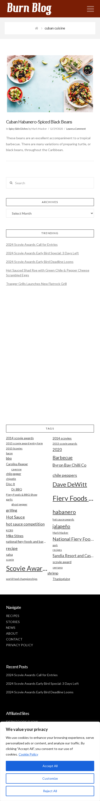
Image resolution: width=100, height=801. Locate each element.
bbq (9, 458)
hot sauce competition (25, 524)
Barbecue (63, 457)
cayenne (16, 469)
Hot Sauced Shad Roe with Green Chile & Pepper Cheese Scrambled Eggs (47, 272)
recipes (57, 549)
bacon (9, 453)
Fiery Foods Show (73, 498)
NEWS (10, 628)
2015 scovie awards (65, 443)
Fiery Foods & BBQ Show (21, 494)
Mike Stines (14, 536)
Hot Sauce (15, 517)
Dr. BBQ (16, 489)
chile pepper (13, 474)
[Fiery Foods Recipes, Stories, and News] (34, 8)
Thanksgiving (61, 579)
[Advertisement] (50, 359)
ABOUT (12, 633)
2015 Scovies (14, 448)
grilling (11, 510)
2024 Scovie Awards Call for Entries (32, 244)
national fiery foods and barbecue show (26, 541)
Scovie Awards (26, 568)
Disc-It (10, 484)
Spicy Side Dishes (18, 128)
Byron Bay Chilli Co (69, 465)
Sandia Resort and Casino (73, 555)
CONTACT (14, 639)
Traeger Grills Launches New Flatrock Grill (36, 284)
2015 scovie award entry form (24, 443)
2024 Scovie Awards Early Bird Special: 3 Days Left (42, 253)
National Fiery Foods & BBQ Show (73, 539)
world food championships (21, 578)
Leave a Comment (76, 128)
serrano (58, 567)
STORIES (13, 622)
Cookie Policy (28, 754)
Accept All (50, 766)
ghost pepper (19, 504)
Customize (50, 778)
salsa (9, 554)
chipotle (11, 478)
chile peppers (65, 475)
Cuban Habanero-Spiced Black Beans (39, 121)
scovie (10, 559)
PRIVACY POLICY (19, 645)
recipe (12, 548)
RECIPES (12, 616)
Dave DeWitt (70, 484)
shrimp (52, 573)
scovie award (62, 562)
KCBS (9, 530)
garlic (9, 499)
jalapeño (61, 526)
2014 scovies (62, 438)
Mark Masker (60, 532)
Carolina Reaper (17, 464)
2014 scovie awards (20, 438)
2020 (57, 449)
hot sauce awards (63, 519)
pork (55, 545)
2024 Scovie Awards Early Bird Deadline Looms (39, 262)
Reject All (50, 791)
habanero (64, 511)
